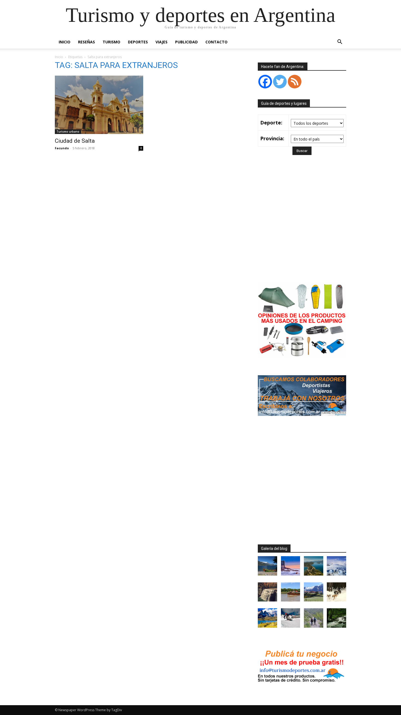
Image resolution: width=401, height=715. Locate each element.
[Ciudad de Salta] (99, 105)
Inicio (64, 41)
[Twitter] (280, 81)
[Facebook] (265, 81)
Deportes (138, 41)
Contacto (216, 41)
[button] (339, 42)
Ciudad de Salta (75, 141)
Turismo (111, 41)
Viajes (161, 41)
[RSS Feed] (294, 81)
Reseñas (86, 41)
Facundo (62, 148)
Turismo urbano (67, 131)
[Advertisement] (303, 226)
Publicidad (186, 41)
